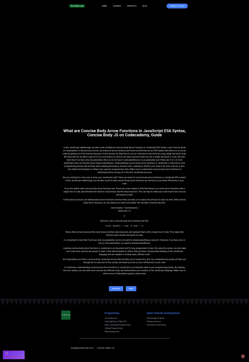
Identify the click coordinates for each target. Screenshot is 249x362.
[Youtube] (181, 348)
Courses (117, 6)
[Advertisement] (124, 102)
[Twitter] (186, 348)
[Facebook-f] (176, 348)
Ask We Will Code (13, 355)
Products (132, 6)
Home (104, 6)
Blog (145, 6)
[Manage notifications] (243, 356)
